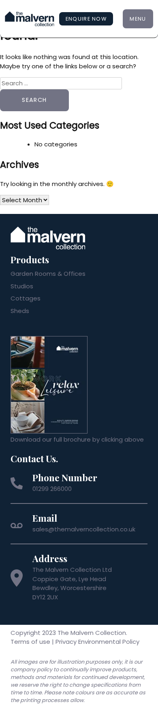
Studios (22, 286)
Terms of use (30, 641)
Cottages (26, 298)
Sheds (20, 311)
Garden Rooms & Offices (48, 273)
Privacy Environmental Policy (97, 641)
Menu (138, 18)
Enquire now (86, 18)
